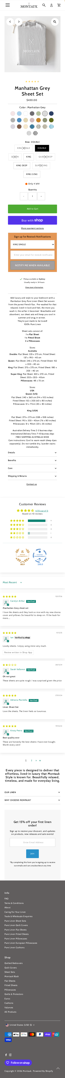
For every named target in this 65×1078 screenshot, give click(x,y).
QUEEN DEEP (47, 157)
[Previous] (10, 22)
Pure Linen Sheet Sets (15, 921)
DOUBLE (42, 148)
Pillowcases (10, 990)
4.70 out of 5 (41, 511)
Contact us (32, 484)
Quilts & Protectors (14, 994)
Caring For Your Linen (15, 912)
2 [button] (31, 760)
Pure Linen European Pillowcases (21, 943)
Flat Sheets (10, 981)
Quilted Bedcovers (14, 963)
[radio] (13, 113)
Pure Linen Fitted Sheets (17, 934)
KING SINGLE (25, 148)
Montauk (27, 1071)
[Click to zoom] (55, 22)
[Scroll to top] (58, 1068)
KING (28, 157)
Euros (7, 998)
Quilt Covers (11, 967)
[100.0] (40, 556)
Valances (9, 1007)
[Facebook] (6, 1055)
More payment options (32, 228)
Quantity (32, 189)
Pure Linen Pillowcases (16, 938)
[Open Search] (44, 5)
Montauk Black (12, 976)
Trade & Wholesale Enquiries (18, 916)
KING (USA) (32, 174)
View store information (34, 287)
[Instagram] (10, 1055)
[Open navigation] (8, 5)
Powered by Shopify (43, 1071)
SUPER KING (42, 166)
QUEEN (16, 157)
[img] (9, 596)
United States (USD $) (21, 1025)
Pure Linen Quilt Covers (16, 925)
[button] (17, 521)
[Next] (19, 22)
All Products (10, 1012)
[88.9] (22, 556)
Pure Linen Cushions (14, 947)
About (7, 907)
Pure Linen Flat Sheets (16, 930)
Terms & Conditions (14, 903)
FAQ (6, 898)
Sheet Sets (10, 972)
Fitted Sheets (11, 985)
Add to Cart (32, 209)
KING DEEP (21, 165)
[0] (58, 5)
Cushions (9, 1003)
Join (32, 853)
